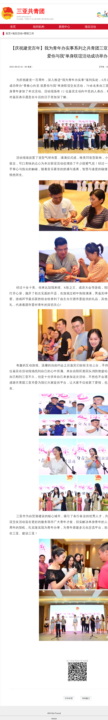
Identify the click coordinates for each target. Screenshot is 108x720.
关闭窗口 (86, 698)
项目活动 (90, 26)
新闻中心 (64, 26)
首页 (13, 26)
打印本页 (69, 698)
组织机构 (38, 26)
